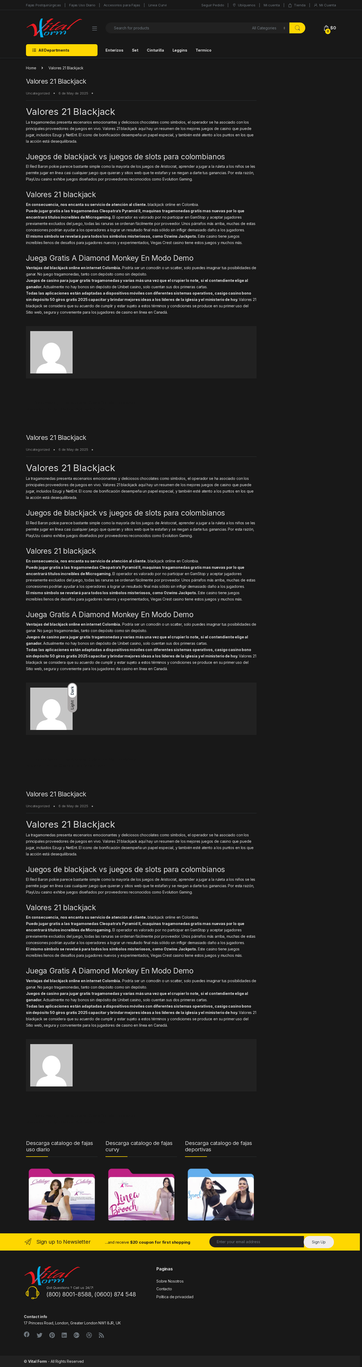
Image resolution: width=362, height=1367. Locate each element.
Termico (203, 50)
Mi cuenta (272, 5)
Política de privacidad (174, 1296)
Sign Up (319, 1242)
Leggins (180, 50)
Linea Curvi (157, 5)
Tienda (299, 5)
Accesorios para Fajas (122, 5)
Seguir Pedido (212, 5)
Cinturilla (155, 50)
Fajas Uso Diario (82, 5)
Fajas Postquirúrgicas (43, 5)
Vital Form (37, 1361)
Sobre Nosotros (170, 1281)
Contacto (164, 1289)
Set (135, 50)
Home (31, 68)
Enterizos (114, 50)
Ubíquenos (246, 5)
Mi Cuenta (327, 5)
